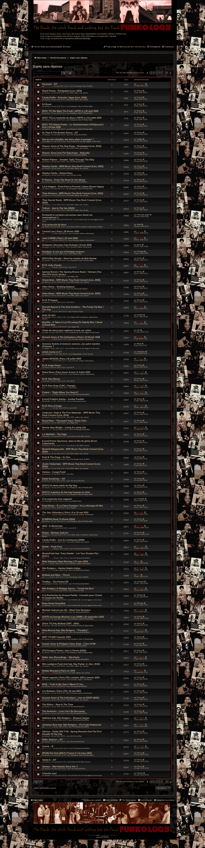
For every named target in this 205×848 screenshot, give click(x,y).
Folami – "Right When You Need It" (60, 392)
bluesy (47, 93)
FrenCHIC (48, 374)
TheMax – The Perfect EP (55, 581)
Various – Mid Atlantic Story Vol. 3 (60, 766)
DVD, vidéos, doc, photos (79, 93)
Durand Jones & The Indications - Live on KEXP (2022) (70, 697)
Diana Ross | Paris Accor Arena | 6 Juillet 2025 (66, 372)
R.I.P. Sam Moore (51, 379)
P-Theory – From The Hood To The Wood (63, 180)
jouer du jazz (49, 315)
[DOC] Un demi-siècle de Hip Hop (59, 485)
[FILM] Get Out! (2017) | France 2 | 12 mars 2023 (67, 753)
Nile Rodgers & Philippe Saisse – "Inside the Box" (68, 588)
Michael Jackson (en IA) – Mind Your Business (66, 610)
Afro (72, 474)
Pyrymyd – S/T (49, 84)
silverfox (48, 233)
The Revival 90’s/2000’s (79, 135)
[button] (147, 73)
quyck (47, 247)
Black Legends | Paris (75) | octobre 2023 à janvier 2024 (70, 677)
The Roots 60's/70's (77, 161)
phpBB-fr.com (105, 836)
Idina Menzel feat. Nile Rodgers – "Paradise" (65, 630)
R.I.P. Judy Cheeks (52, 265)
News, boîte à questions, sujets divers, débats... (87, 227)
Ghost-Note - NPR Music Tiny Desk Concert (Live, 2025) (71, 280)
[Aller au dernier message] (146, 84)
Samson (48, 600)
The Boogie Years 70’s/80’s (83, 86)
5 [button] (161, 73)
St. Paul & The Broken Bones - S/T (60, 132)
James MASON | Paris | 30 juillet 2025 (61, 358)
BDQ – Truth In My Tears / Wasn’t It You (62, 684)
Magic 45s (74, 276)
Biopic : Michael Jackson (55, 532)
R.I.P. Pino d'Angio (52, 406)
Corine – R (47, 746)
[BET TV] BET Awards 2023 (56, 637)
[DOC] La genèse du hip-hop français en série (66, 492)
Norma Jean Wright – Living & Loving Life (64, 427)
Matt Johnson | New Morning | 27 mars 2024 (65, 561)
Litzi (46, 332)
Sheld (47, 227)
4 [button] (159, 73)
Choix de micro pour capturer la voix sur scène (66, 330)
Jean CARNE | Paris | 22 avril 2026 (60, 238)
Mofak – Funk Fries (52, 546)
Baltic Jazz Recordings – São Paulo (60, 657)
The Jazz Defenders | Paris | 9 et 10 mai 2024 (65, 512)
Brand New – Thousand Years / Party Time (64, 420)
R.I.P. (74, 267)
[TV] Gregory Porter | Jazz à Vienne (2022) (64, 650)
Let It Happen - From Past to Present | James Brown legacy (73, 186)
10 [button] (167, 73)
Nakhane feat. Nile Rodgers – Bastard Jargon (65, 718)
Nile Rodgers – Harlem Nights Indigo (61, 568)
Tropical (73, 508)
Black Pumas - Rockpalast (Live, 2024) (62, 90)
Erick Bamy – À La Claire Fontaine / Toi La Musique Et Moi (72, 505)
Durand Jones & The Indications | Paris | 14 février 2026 (71, 337)
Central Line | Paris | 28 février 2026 (60, 231)
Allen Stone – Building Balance (58, 286)
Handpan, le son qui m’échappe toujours (63, 251)
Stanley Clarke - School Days (57, 173)
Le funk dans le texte (78, 401)
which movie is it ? (52, 352)
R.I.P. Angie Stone (51, 365)
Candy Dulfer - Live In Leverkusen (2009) (63, 540)
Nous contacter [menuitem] (112, 800)
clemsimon (48, 354)
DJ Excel (46, 104)
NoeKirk (47, 317)
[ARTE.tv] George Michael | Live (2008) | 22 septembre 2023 (73, 617)
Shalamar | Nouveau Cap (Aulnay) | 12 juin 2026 (67, 245)
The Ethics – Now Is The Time (57, 704)
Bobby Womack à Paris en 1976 (58, 670)
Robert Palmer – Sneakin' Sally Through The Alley (68, 159)
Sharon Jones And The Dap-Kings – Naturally (66, 153)
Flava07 (47, 775)
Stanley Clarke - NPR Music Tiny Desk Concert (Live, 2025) (72, 166)
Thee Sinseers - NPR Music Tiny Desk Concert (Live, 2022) (72, 193)
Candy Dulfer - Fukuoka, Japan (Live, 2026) (64, 97)
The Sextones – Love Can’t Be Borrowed (63, 711)
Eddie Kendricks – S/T (53, 478)
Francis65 (48, 501)
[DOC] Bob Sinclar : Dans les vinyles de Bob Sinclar (69, 258)
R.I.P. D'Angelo (50, 300)
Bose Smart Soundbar (53, 603)
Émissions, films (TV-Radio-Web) (81, 106)
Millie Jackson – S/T (52, 739)
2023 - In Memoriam (52, 526)
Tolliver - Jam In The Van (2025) (58, 208)
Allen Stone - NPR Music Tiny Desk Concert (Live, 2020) (71, 293)
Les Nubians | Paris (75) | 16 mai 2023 (61, 691)
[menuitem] (168, 47)
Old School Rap (76, 736)
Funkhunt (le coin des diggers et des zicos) (85, 141)
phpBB (97, 835)
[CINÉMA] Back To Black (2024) (58, 519)
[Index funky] (102, 15)
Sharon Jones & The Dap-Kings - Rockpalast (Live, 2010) (71, 146)
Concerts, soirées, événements (83, 233)
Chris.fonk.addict (50, 219)
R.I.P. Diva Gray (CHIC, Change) (58, 385)
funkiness (48, 86)
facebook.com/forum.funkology (77, 38)
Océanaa (48, 254)
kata (46, 563)
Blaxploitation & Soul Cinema (83, 354)
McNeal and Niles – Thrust (56, 575)
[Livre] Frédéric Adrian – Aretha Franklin (63, 399)
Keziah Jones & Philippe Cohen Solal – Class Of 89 (68, 643)
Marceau (48, 605)
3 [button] (156, 73)
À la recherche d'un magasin (57, 499)
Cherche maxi (49, 773)
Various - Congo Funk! (54, 472)
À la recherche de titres (54, 224)
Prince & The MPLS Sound (80, 436)
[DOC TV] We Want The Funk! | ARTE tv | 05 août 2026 (70, 111)
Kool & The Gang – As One (56, 457)
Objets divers (77, 254)
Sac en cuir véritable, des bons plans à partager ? (68, 139)
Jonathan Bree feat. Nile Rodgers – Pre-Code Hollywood (71, 724)
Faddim (47, 141)
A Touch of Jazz (76, 175)
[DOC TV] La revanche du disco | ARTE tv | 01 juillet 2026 (71, 117)
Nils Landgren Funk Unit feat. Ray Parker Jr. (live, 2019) (71, 664)
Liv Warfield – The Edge (54, 434)
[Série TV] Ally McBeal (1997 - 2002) (60, 623)
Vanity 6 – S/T (49, 760)
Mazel (47, 348)
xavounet (48, 584)
